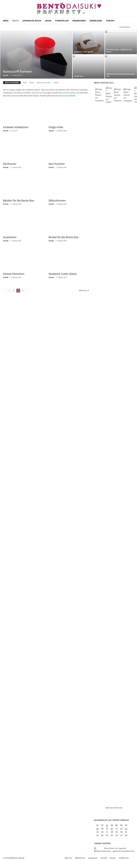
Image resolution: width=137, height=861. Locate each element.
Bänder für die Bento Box (18, 200)
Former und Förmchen (50, 27)
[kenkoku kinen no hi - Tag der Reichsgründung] (112, 829)
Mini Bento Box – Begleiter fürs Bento (119, 50)
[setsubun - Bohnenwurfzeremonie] (107, 825)
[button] (133, 21)
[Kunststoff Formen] (36, 54)
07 (126, 825)
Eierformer (9, 164)
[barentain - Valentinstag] (126, 829)
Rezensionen (79, 20)
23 (102, 835)
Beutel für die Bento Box (64, 237)
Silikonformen (57, 200)
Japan (48, 20)
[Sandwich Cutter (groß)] (88, 42)
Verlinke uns (124, 858)
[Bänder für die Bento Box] (23, 186)
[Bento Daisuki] (68, 9)
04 (112, 825)
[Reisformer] (88, 67)
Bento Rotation (114, 808)
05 (116, 825)
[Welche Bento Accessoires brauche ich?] (121, 67)
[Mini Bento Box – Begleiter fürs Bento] (121, 42)
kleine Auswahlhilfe (67, 95)
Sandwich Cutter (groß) (83, 52)
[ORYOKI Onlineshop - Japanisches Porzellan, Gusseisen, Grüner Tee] (114, 851)
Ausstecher (10, 237)
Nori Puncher (57, 164)
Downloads (96, 20)
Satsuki (5, 75)
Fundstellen (61, 20)
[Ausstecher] (23, 222)
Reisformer (78, 76)
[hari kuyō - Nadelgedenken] (97, 829)
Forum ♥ (110, 20)
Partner (113, 858)
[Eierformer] (23, 149)
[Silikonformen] (69, 186)
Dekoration (32, 27)
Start (25, 82)
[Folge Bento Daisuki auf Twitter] (109, 95)
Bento (15, 20)
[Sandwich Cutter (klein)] (69, 259)
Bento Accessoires (44, 82)
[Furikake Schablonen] (23, 112)
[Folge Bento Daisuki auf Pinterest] (117, 95)
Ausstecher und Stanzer (13, 27)
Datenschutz (80, 858)
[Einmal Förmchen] (23, 259)
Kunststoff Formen (17, 71)
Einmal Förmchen (13, 274)
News (5, 20)
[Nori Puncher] (69, 149)
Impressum (92, 858)
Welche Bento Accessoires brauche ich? (120, 75)
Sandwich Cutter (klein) (63, 274)
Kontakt (103, 858)
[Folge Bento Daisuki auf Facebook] (99, 95)
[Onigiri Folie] (69, 112)
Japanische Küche (32, 20)
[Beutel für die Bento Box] (69, 222)
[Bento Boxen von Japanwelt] (114, 848)
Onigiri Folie (56, 127)
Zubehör (67, 27)
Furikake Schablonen (15, 127)
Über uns (68, 858)
